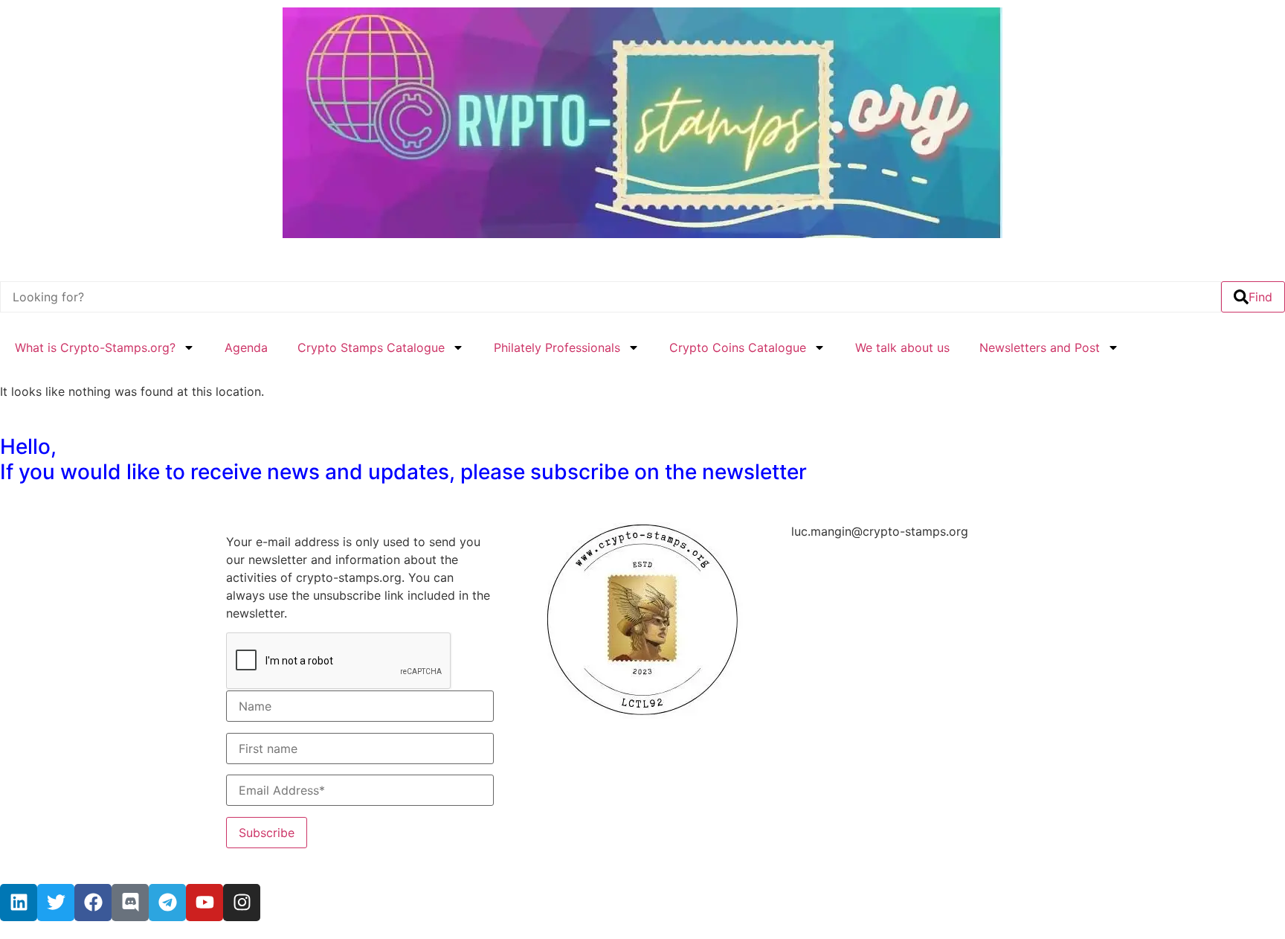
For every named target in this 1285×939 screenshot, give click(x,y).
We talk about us (902, 347)
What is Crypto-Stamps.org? (95, 347)
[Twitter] (55, 902)
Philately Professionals (557, 347)
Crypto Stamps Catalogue (371, 347)
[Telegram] (167, 902)
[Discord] (130, 902)
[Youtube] (204, 902)
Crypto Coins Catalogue (737, 347)
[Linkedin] (18, 902)
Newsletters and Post (1039, 347)
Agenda (246, 347)
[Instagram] (241, 902)
